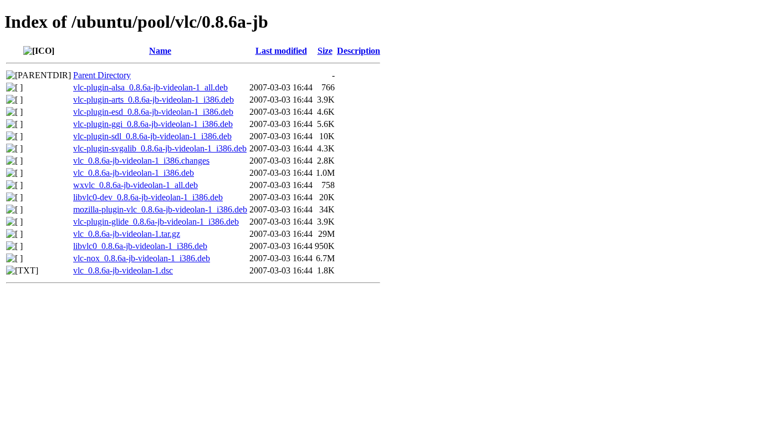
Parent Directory (102, 75)
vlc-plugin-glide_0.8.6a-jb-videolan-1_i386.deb (156, 221)
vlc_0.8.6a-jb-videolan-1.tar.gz (126, 234)
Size (325, 50)
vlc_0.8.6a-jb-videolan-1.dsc (123, 270)
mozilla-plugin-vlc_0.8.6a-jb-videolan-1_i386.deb (160, 209)
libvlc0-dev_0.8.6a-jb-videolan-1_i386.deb (148, 197)
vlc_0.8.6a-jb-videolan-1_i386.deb (133, 173)
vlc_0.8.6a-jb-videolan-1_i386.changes (141, 160)
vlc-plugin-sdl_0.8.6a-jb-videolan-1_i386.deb (152, 136)
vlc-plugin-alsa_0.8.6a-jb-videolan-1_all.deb (150, 87)
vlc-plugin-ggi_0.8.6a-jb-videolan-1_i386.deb (153, 124)
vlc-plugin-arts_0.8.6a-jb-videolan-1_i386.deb (153, 99)
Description (358, 50)
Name (160, 50)
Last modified (281, 50)
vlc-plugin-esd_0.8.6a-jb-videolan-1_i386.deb (153, 111)
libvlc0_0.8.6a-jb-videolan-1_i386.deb (140, 246)
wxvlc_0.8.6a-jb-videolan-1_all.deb (135, 185)
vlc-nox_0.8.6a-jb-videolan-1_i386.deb (141, 258)
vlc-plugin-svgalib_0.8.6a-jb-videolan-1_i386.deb (160, 148)
